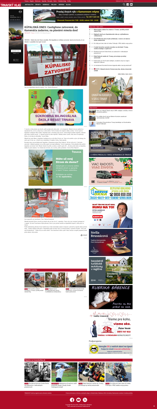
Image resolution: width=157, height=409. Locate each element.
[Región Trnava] (111, 270)
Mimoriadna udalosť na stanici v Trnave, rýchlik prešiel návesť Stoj (33, 290)
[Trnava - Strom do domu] (55, 168)
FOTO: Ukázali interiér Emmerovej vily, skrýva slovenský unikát (112, 69)
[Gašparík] (111, 242)
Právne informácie (70, 393)
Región (32, 1)
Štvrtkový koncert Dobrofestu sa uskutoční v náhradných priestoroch (111, 52)
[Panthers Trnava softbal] (111, 349)
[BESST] (55, 107)
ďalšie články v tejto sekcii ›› (125, 74)
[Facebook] (128, 4)
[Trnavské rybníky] (78, 16)
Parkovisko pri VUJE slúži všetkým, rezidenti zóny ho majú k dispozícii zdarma (111, 61)
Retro (55, 1)
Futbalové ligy (62, 1)
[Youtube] (131, 4)
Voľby (69, 1)
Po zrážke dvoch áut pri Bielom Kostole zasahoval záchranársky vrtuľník (111, 117)
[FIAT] (111, 171)
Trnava (27, 1)
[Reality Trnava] (111, 323)
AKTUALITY (27, 33)
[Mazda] (16, 36)
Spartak (44, 1)
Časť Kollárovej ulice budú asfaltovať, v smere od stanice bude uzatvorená (75, 290)
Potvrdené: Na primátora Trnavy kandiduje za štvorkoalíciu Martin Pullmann (113, 123)
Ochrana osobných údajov (83, 393)
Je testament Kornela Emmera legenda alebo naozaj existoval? (113, 65)
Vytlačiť (84, 235)
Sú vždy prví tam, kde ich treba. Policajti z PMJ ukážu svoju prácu (113, 43)
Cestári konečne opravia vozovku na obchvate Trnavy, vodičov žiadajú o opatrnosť (111, 47)
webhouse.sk (86, 406)
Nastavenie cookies (117, 393)
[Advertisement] (39, 251)
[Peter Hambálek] (111, 214)
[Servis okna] (111, 193)
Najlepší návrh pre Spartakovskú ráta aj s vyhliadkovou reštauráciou (53, 290)
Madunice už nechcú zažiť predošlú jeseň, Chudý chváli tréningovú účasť (64, 385)
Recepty (50, 1)
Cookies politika (128, 393)
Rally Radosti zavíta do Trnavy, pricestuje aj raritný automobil (110, 57)
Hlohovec (38, 1)
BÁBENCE (46, 4)
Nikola (131, 1)
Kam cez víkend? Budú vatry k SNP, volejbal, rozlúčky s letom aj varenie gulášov (114, 111)
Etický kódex (94, 393)
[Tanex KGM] (111, 143)
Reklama (100, 393)
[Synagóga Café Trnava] (111, 90)
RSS (105, 393)
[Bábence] (111, 297)
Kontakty (109, 393)
